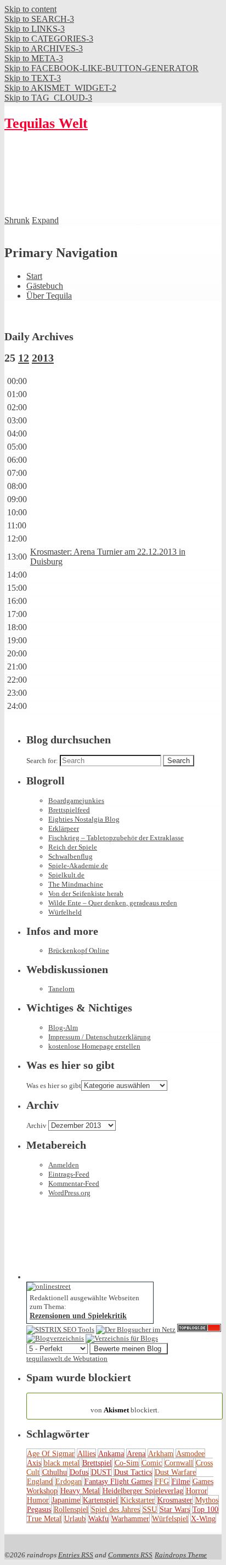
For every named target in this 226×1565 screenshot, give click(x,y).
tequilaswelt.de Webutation (67, 1358)
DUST (101, 1472)
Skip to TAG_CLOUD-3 (48, 97)
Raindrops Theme (181, 1555)
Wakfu (98, 1518)
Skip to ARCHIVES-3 (43, 48)
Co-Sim (127, 1462)
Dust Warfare (175, 1472)
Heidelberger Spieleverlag (143, 1490)
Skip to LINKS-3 (34, 28)
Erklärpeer (63, 828)
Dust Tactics (133, 1472)
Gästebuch (44, 285)
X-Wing (203, 1518)
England (40, 1481)
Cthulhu (54, 1472)
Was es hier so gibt (53, 1085)
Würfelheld (65, 912)
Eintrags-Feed (68, 1174)
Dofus (79, 1472)
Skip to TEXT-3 (32, 78)
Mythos (206, 1500)
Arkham (160, 1453)
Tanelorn (61, 989)
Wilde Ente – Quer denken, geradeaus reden (112, 903)
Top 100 (205, 1509)
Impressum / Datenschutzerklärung (99, 1037)
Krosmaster (175, 1500)
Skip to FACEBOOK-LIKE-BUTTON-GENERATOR (101, 68)
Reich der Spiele (72, 847)
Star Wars (175, 1509)
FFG (162, 1481)
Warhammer (130, 1518)
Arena (136, 1453)
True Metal (44, 1518)
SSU (150, 1509)
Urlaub (75, 1518)
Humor (38, 1500)
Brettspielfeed (69, 810)
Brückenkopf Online (78, 950)
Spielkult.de (66, 875)
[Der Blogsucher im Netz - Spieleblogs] (136, 1329)
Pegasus (39, 1509)
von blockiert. (125, 1405)
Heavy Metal (80, 1490)
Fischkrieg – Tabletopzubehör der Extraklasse (116, 838)
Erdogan (68, 1481)
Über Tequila (49, 295)
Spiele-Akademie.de (78, 866)
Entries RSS (75, 1555)
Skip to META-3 (33, 58)
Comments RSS (130, 1555)
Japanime (66, 1500)
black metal (62, 1462)
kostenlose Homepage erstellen (94, 1046)
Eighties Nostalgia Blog (84, 819)
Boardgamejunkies (76, 800)
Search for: (42, 761)
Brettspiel (97, 1462)
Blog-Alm (63, 1027)
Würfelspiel (170, 1518)
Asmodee (190, 1453)
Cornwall (179, 1462)
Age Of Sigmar (51, 1453)
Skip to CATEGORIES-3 (48, 38)
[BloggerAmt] (55, 1338)
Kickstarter (138, 1500)
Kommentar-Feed (73, 1183)
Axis (34, 1462)
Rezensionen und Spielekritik (78, 1315)
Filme (181, 1481)
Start (34, 276)
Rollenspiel (71, 1509)
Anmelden (63, 1165)
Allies (86, 1453)
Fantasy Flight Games (118, 1481)
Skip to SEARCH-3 (39, 19)
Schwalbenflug (70, 856)
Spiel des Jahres (115, 1509)
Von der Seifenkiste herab (85, 893)
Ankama (111, 1453)
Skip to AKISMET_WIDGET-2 (60, 87)
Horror (196, 1490)
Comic (152, 1462)
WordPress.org (69, 1193)
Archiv (36, 1125)
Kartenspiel (100, 1500)
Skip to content (30, 9)
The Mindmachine (75, 884)
